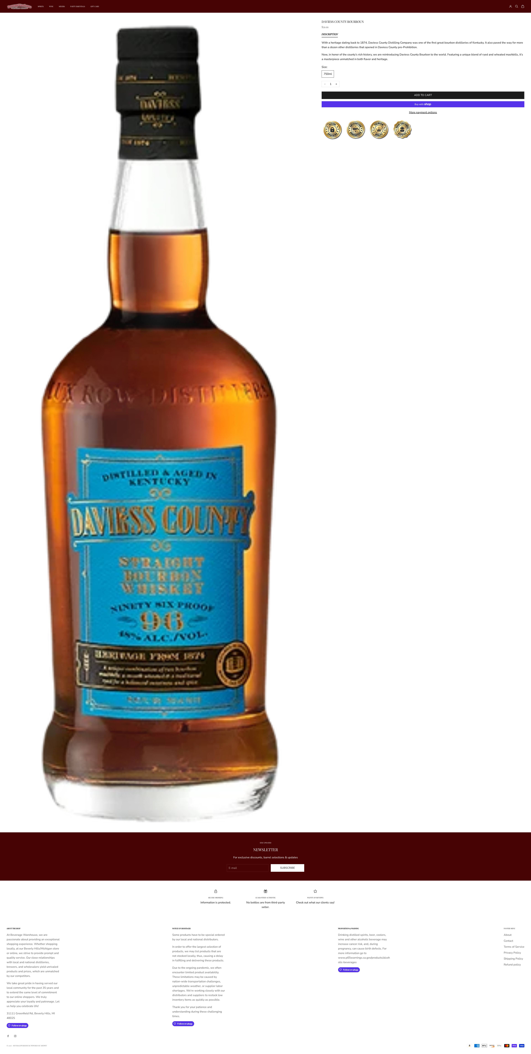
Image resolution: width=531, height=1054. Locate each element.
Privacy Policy (512, 953)
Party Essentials (77, 6)
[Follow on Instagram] (15, 1036)
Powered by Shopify (39, 1046)
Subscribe (287, 868)
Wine (51, 6)
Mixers (62, 6)
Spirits (41, 6)
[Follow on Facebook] (8, 1036)
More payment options (423, 112)
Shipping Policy (513, 959)
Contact (508, 941)
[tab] (330, 34)
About (508, 935)
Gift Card (94, 6)
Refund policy (512, 964)
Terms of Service (514, 947)
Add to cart (423, 95)
